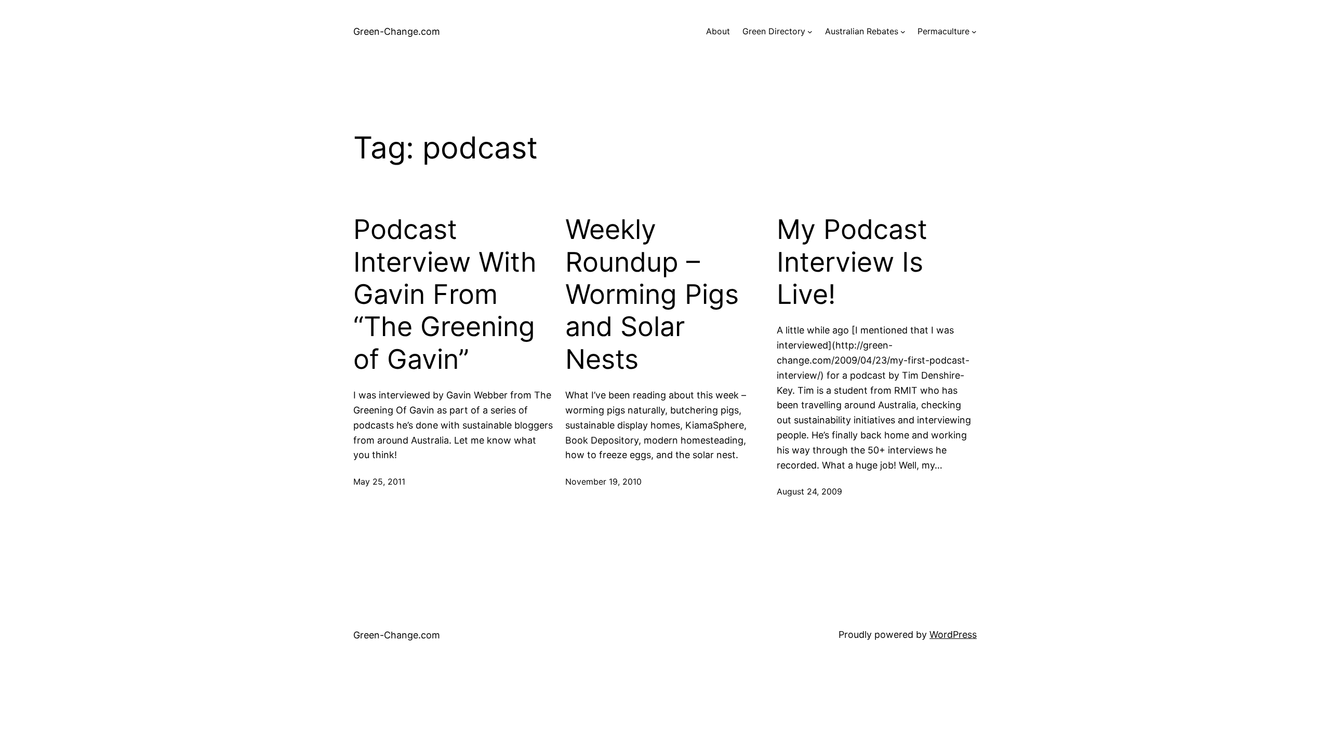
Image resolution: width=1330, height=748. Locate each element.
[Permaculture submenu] (974, 31)
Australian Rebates (861, 31)
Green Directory (773, 31)
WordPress (953, 634)
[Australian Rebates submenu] (903, 31)
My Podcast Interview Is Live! (852, 262)
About (718, 31)
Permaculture (943, 31)
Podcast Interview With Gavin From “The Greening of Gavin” (445, 294)
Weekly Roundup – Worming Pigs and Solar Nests (652, 294)
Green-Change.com (396, 31)
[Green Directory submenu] (810, 31)
